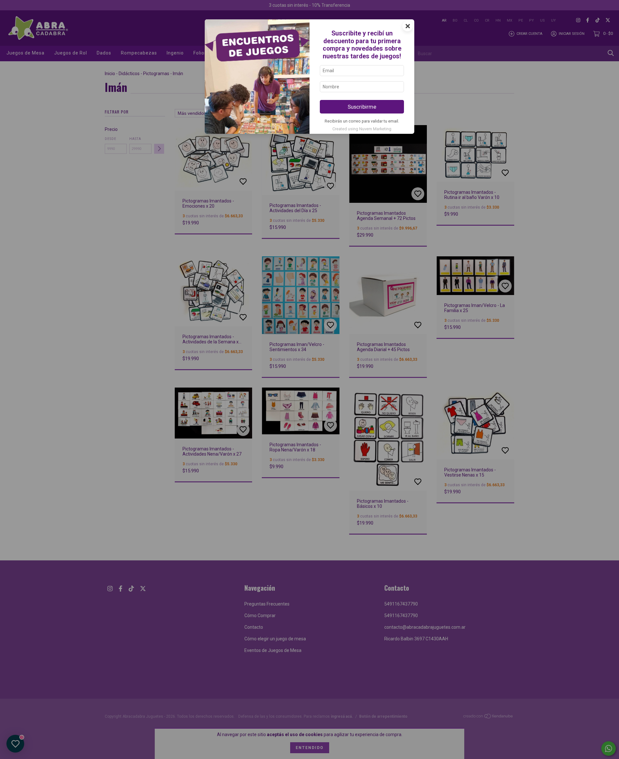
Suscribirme (362, 107)
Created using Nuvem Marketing (361, 128)
